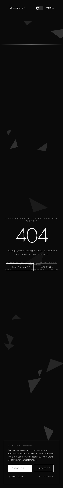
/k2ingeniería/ (17, 8)
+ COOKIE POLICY (47, 477)
